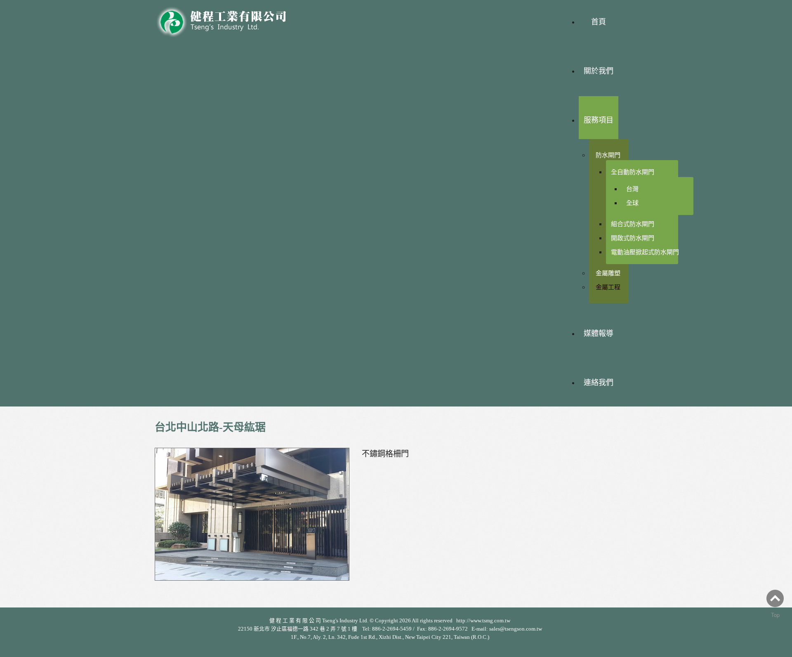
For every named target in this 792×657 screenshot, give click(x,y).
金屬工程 (608, 287)
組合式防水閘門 (632, 223)
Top (775, 615)
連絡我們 (598, 382)
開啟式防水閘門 (632, 237)
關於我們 (598, 71)
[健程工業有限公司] (227, 19)
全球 (632, 202)
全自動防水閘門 (632, 171)
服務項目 (598, 120)
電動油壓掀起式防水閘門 (645, 251)
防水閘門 (608, 154)
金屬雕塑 (608, 273)
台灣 (632, 188)
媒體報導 (598, 333)
